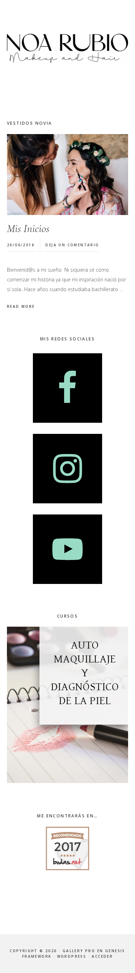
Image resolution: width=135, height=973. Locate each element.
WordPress (72, 956)
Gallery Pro (79, 950)
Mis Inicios (28, 228)
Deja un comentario (72, 244)
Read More (21, 306)
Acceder (102, 956)
